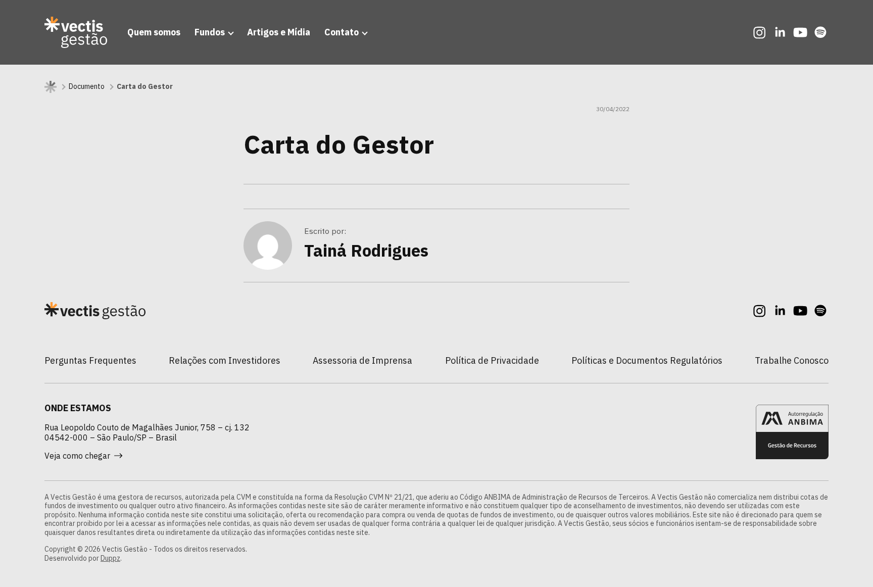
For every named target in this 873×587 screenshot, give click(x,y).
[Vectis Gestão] (75, 32)
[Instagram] (760, 32)
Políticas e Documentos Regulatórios (646, 360)
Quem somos (153, 32)
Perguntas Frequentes (90, 360)
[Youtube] (800, 32)
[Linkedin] (780, 32)
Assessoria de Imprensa (362, 360)
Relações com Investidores (224, 360)
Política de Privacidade (492, 360)
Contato (341, 32)
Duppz (110, 558)
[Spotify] (820, 32)
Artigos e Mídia (278, 32)
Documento (87, 86)
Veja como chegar (77, 456)
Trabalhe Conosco (792, 360)
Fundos (210, 32)
